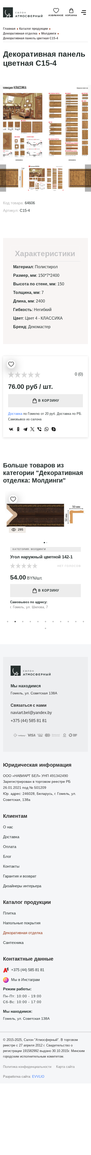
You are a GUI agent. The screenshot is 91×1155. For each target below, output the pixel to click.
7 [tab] (53, 621)
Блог (7, 856)
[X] (32, 429)
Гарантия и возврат (19, 876)
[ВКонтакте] (11, 429)
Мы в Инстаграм (25, 979)
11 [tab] (83, 621)
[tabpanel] (45, 554)
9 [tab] (68, 621)
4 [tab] (30, 621)
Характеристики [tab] (45, 253)
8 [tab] (60, 621)
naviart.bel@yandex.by (31, 712)
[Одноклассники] (18, 429)
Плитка (9, 913)
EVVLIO (38, 1076)
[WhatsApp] (46, 429)
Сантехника (13, 942)
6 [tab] (45, 621)
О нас (8, 827)
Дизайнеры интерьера (22, 886)
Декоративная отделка (22, 933)
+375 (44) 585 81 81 (29, 721)
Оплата (9, 846)
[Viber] (39, 429)
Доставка (15, 414)
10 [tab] (75, 621)
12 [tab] (45, 628)
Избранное (56, 15)
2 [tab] (15, 621)
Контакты (11, 866)
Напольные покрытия (21, 923)
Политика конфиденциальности (27, 1067)
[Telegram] (25, 429)
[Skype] (54, 429)
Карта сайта (65, 1067)
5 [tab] (37, 621)
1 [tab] (7, 621)
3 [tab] (22, 621)
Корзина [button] (71, 15)
